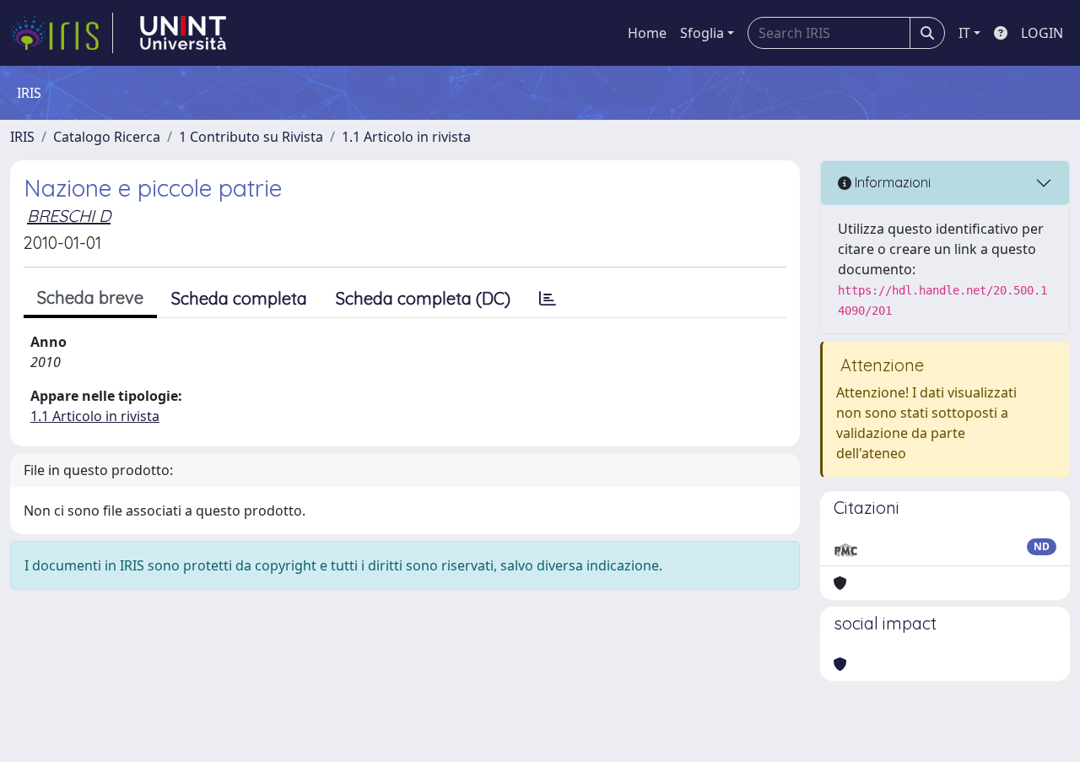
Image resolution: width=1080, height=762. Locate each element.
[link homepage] (61, 33)
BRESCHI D (69, 215)
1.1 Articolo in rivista (406, 136)
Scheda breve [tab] (90, 297)
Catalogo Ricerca (106, 136)
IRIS (22, 136)
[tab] (547, 298)
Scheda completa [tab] (239, 298)
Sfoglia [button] (702, 33)
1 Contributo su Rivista (251, 136)
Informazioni (891, 182)
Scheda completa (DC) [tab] (423, 298)
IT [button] (964, 33)
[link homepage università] (183, 33)
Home (647, 33)
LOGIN (1042, 33)
